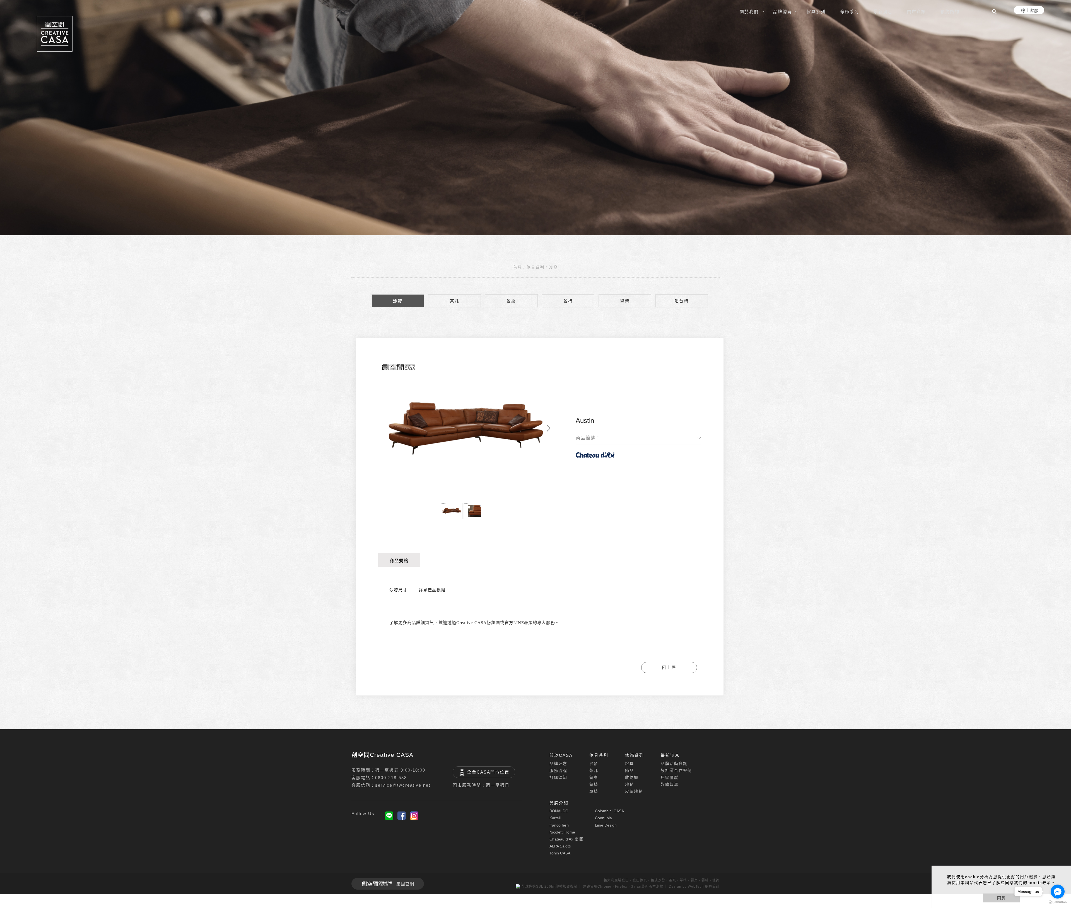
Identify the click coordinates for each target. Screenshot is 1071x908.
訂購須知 (558, 777)
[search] (995, 12)
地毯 (629, 784)
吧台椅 (681, 300)
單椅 (624, 300)
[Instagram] (414, 815)
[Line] (389, 815)
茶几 (454, 300)
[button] (548, 428)
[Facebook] (401, 815)
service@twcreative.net (402, 785)
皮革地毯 (634, 791)
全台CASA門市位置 (488, 772)
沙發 (553, 267)
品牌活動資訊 (674, 763)
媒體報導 (670, 784)
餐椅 (568, 300)
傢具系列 (535, 267)
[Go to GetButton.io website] (1058, 902)
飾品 (629, 770)
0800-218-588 (391, 777)
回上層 (669, 667)
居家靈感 (670, 777)
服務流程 (558, 770)
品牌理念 (558, 763)
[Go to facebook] (1058, 892)
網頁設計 (712, 886)
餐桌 (511, 300)
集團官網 (405, 883)
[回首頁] (55, 34)
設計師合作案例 (676, 770)
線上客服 (1030, 10)
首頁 (517, 267)
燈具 (629, 763)
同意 (1001, 898)
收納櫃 (631, 777)
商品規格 (399, 560)
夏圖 (566, 839)
